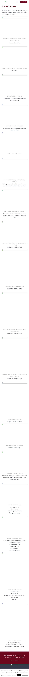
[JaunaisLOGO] (6, 2)
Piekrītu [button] (19, 675)
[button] (17, 1)
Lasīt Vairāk (25, 675)
